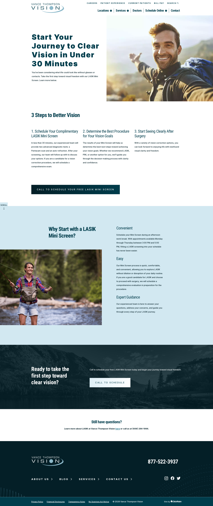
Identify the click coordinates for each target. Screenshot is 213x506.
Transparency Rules (76, 502)
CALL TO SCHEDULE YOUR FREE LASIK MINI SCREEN (75, 189)
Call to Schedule (110, 382)
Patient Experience (113, 3)
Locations (103, 10)
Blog (64, 479)
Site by (167, 502)
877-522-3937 (163, 461)
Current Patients (139, 3)
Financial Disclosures (56, 502)
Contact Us (117, 479)
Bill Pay (159, 3)
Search (172, 3)
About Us (40, 479)
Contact (175, 10)
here (117, 428)
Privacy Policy (37, 502)
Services (121, 10)
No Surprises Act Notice (99, 502)
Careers (92, 3)
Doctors (137, 10)
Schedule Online (154, 10)
